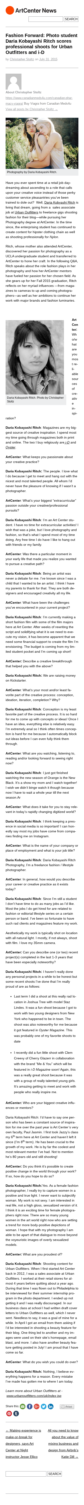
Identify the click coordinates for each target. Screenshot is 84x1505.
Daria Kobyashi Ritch (59, 202)
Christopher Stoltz (22, 59)
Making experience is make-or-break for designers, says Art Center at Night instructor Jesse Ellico (23, 1444)
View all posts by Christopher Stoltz (32, 109)
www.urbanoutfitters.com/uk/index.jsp (34, 1396)
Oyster (10, 447)
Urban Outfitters (26, 212)
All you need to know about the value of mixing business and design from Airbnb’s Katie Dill (63, 1444)
